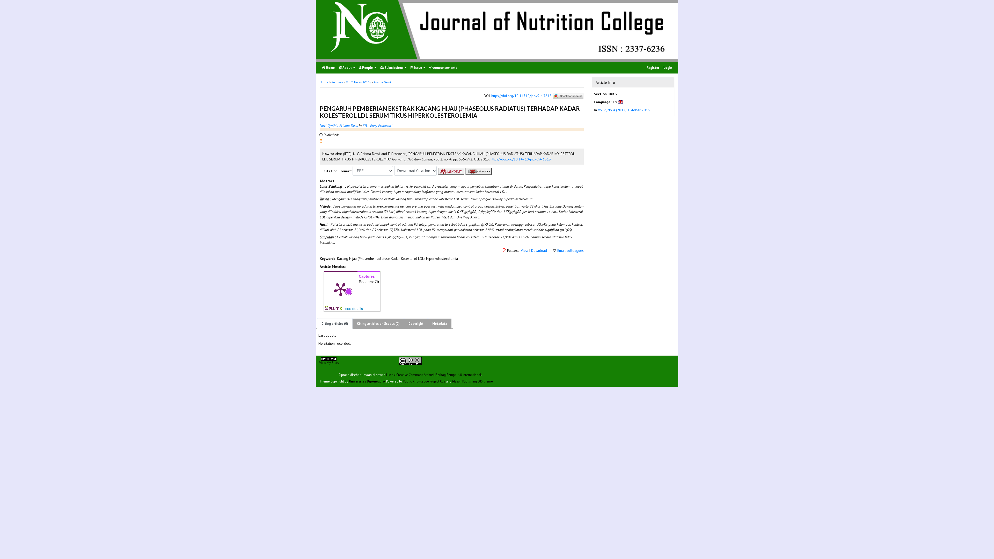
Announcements (445, 67)
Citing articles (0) (334, 323)
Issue (418, 67)
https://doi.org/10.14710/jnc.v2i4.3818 (521, 95)
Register (653, 67)
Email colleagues (570, 250)
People (367, 67)
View (524, 250)
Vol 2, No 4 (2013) (358, 82)
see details (354, 308)
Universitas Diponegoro (367, 381)
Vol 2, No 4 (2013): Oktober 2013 (624, 110)
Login (667, 67)
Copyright (415, 323)
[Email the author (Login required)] (365, 125)
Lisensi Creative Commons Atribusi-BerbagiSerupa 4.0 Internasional (433, 375)
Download (539, 250)
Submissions (394, 67)
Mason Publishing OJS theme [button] (472, 381)
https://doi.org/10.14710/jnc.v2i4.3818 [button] (521, 159)
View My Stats (329, 363)
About (347, 67)
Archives (337, 82)
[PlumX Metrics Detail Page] (340, 289)
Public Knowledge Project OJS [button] (424, 381)
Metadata (439, 323)
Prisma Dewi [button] (382, 82)
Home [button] (324, 82)
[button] (321, 140)
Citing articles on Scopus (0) (378, 323)
